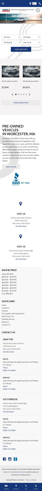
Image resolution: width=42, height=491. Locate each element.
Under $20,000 (7, 274)
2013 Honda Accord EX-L (31, 81)
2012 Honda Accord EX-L (10, 81)
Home (4, 305)
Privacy (28, 480)
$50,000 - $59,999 (9, 285)
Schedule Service (8, 319)
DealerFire (7, 472)
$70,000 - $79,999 (9, 291)
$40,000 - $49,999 (9, 282)
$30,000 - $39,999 (9, 280)
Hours (5, 368)
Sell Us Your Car (8, 316)
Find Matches (21, 49)
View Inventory (21, 103)
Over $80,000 (7, 294)
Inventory (5, 308)
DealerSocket (21, 472)
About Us (5, 322)
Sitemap (33, 480)
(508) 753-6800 (9, 370)
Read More (11, 167)
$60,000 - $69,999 (9, 288)
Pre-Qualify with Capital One (13, 313)
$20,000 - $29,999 (9, 277)
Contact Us (6, 325)
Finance (5, 311)
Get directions (21, 226)
